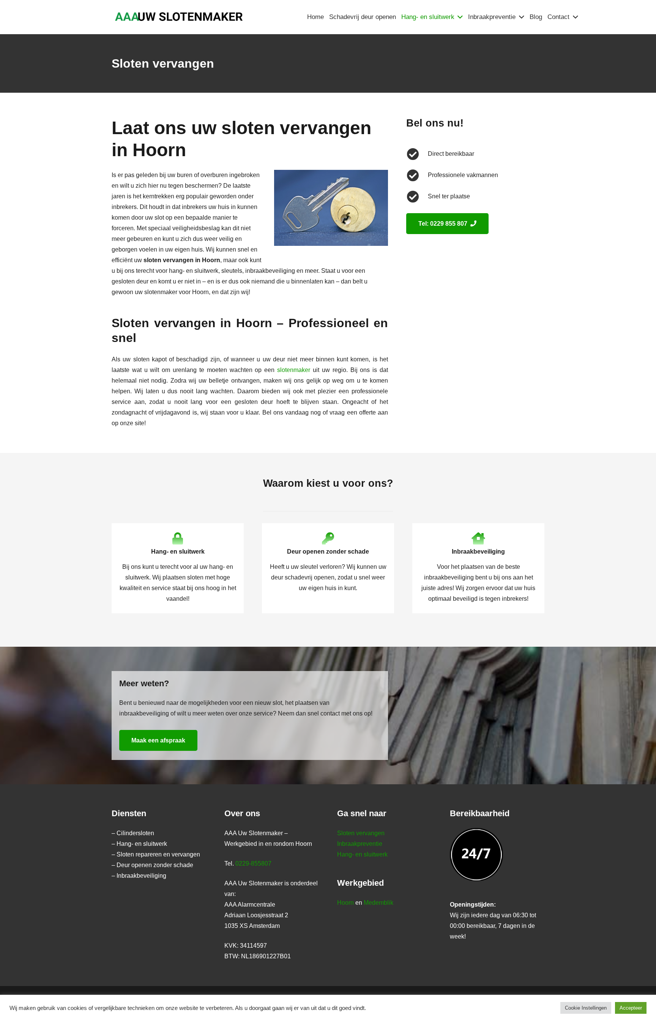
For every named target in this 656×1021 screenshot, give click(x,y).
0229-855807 (253, 863)
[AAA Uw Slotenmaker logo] (178, 17)
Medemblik (378, 902)
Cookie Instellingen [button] (586, 1008)
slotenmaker (293, 370)
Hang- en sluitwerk (362, 854)
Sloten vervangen (361, 833)
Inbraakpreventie (359, 844)
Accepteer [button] (631, 1008)
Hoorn (345, 902)
